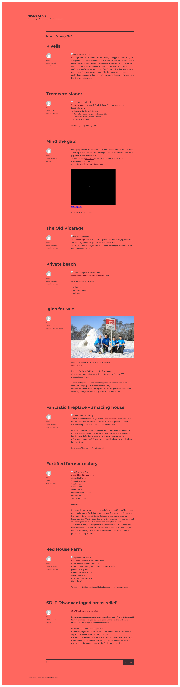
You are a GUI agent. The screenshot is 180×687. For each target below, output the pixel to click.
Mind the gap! (61, 141)
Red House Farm (64, 549)
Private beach (61, 264)
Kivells (53, 46)
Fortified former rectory (72, 463)
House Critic (37, 15)
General (49, 161)
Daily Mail (89, 158)
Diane (48, 60)
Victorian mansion (111, 419)
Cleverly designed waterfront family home (88, 275)
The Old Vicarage (65, 228)
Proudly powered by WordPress (48, 678)
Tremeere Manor (64, 93)
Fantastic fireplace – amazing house (85, 407)
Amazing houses (52, 66)
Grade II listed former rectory (83, 475)
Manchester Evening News (91, 164)
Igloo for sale (60, 308)
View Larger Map (76, 207)
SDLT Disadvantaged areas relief (81, 602)
